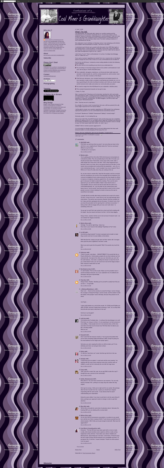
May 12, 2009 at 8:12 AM (86, 249)
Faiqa (82, 369)
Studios (62, 113)
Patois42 (83, 335)
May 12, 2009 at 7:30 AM (86, 219)
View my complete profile (49, 50)
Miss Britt (83, 406)
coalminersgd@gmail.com (50, 76)
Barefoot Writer (47, 108)
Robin (82, 351)
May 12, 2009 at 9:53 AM (86, 347)
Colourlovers (53, 110)
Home (98, 449)
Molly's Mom (84, 223)
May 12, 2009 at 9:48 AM (86, 331)
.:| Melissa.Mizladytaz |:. (88, 289)
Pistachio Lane (56, 113)
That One (83, 280)
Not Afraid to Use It (86, 269)
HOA (79, 135)
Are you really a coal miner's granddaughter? (54, 55)
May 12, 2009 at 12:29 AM (86, 151)
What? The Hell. (81, 32)
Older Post (117, 449)
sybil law (83, 318)
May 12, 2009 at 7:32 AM (86, 228)
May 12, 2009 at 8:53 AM (86, 276)
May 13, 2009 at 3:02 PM (86, 412)
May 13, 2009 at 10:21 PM (86, 443)
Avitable (83, 358)
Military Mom (84, 415)
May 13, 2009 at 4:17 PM (86, 424)
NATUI (62, 107)
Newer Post (78, 449)
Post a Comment (80, 446)
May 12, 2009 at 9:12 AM (86, 285)
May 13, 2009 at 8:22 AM (86, 402)
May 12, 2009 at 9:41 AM (86, 315)
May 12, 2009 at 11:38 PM (86, 375)
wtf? (82, 135)
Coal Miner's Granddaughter (54, 39)
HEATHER (83, 142)
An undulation (54, 108)
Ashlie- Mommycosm (87, 378)
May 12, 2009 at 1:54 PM (86, 355)
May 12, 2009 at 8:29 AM (86, 265)
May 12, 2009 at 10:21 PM (86, 366)
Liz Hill (83, 232)
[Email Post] (101, 134)
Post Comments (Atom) (89, 453)
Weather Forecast (48, 100)
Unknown (83, 252)
